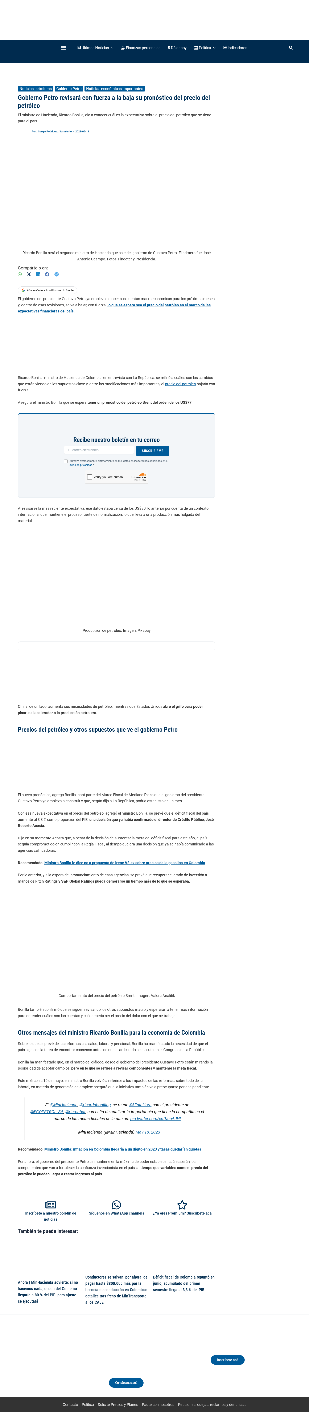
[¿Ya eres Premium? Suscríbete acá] (182, 1205)
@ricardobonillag (95, 1104)
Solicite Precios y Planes (118, 1404)
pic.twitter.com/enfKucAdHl (155, 1118)
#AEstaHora (140, 1104)
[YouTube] (64, 1363)
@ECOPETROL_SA (46, 1111)
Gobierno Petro (69, 88)
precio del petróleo (180, 384)
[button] (95, 48)
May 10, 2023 (148, 1132)
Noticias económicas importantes (114, 88)
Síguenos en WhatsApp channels (116, 1213)
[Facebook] (47, 274)
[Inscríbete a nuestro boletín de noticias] (50, 1205)
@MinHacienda (64, 1104)
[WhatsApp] (20, 274)
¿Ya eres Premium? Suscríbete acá (182, 1213)
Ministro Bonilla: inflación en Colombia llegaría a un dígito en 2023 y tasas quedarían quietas (122, 1149)
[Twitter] (33, 1363)
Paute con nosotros (158, 1404)
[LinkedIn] (38, 274)
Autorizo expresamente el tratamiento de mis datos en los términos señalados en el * (119, 462)
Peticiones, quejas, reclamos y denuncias (212, 1404)
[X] (29, 274)
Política (88, 1404)
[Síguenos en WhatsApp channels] (116, 1205)
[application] (111, 48)
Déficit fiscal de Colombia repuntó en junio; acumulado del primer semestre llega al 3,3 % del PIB (184, 1283)
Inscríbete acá (227, 1360)
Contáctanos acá (126, 1383)
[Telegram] (56, 274)
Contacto (70, 1404)
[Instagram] (49, 1363)
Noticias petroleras (36, 88)
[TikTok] (56, 1363)
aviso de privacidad (81, 464)
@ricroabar (75, 1111)
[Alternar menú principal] (63, 48)
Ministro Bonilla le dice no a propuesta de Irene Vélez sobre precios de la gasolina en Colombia (124, 863)
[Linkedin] (41, 1363)
